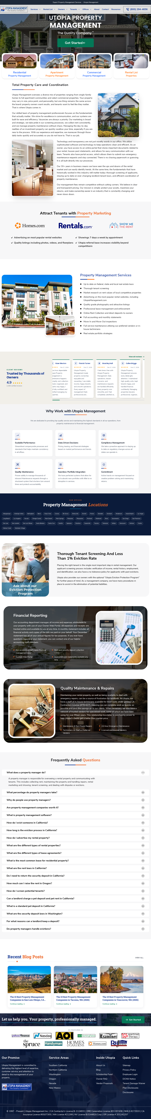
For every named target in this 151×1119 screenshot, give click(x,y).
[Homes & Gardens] (75, 1043)
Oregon (52, 1078)
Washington (55, 1074)
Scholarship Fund (104, 1074)
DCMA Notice (129, 1078)
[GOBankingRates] (86, 1035)
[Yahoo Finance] (20, 1035)
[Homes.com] (97, 1043)
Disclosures (128, 1092)
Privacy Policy (129, 1069)
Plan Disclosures (130, 1087)
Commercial (94, 74)
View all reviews (135, 357)
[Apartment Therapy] (130, 1035)
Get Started (135, 1019)
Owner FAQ (101, 1078)
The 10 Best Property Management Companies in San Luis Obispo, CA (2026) (27, 999)
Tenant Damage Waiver (134, 1083)
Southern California (58, 1065)
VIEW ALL (139, 958)
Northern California (58, 1069)
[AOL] (64, 1035)
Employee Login (130, 1074)
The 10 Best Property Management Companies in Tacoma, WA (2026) (73, 998)
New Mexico (55, 1087)
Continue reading (16, 1004)
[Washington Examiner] (108, 1035)
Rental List (131, 74)
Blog (98, 1069)
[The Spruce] (31, 1043)
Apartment (57, 74)
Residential (19, 74)
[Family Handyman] (53, 1043)
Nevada (52, 1083)
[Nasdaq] (42, 1035)
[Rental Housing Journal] (119, 1043)
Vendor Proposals (104, 1083)
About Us (100, 1065)
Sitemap (126, 1065)
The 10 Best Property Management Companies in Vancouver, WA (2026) (120, 998)
